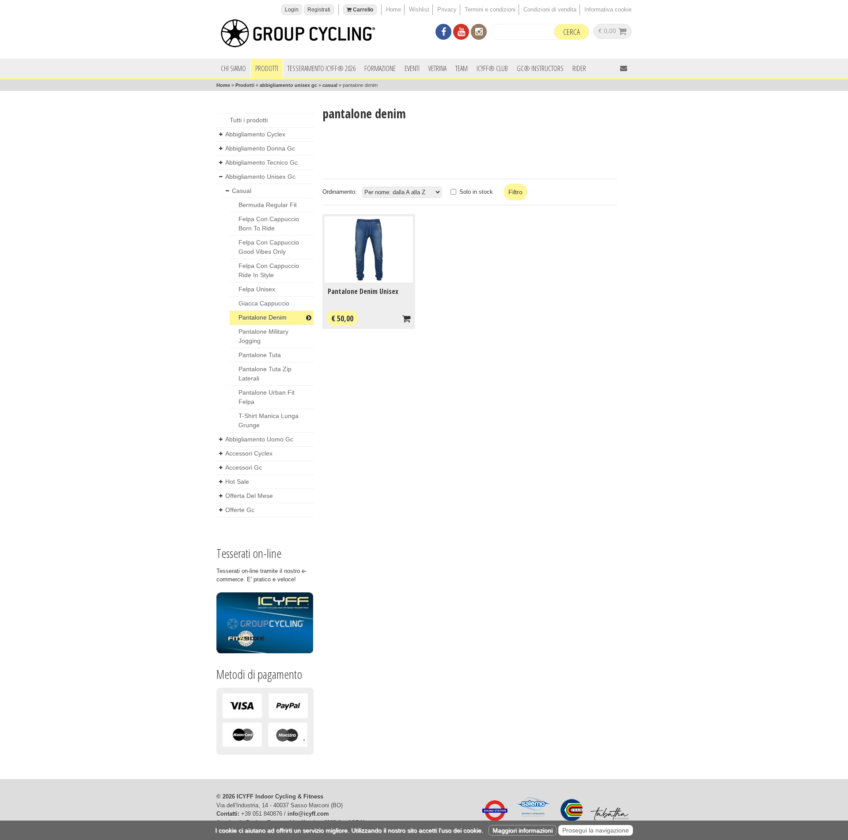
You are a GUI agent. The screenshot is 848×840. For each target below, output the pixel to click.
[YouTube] (461, 33)
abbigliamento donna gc (260, 148)
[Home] (302, 34)
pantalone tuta (259, 354)
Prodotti (266, 68)
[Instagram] (479, 33)
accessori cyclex (249, 453)
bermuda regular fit (267, 204)
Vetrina (437, 68)
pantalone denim (262, 317)
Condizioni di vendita (549, 9)
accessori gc (243, 467)
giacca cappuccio (263, 303)
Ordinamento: (339, 191)
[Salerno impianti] (531, 819)
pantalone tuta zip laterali (265, 373)
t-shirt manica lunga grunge (268, 420)
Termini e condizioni (490, 9)
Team (461, 68)
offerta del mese (249, 495)
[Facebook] (443, 33)
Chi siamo (233, 68)
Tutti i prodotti (249, 120)
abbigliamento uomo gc (259, 439)
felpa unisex (256, 289)
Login (292, 10)
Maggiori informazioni (522, 830)
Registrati (318, 10)
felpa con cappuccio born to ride (268, 223)
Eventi (412, 68)
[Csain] (569, 819)
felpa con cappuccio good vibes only (268, 247)
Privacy (447, 9)
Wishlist (419, 9)
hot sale (237, 481)
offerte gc (239, 509)
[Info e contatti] (623, 68)
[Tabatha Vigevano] (607, 819)
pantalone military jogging (263, 336)
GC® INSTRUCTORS (540, 68)
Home (393, 9)
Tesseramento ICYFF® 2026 (322, 68)
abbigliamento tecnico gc (261, 162)
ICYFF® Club (492, 68)
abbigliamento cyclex (255, 134)
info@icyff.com (308, 813)
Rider (579, 68)
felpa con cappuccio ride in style (268, 270)
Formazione (380, 68)
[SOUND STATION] (492, 819)
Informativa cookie (608, 9)
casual (329, 85)
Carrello (362, 10)
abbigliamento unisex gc (288, 85)
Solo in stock (476, 191)
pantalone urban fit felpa (266, 397)
